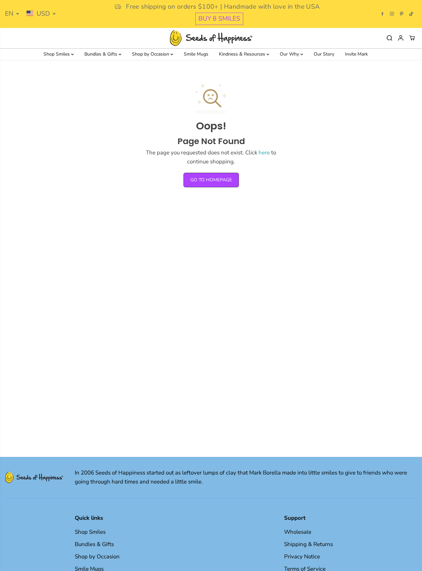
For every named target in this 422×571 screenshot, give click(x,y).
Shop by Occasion (151, 54)
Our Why (290, 54)
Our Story (324, 54)
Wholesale (297, 532)
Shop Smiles (57, 54)
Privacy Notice (302, 556)
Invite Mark (356, 54)
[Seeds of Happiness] (211, 38)
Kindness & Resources (242, 54)
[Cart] (412, 38)
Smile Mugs (196, 54)
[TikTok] (411, 14)
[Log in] (401, 38)
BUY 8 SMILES (219, 18)
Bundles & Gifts (101, 54)
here (264, 152)
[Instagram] (392, 14)
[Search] (389, 38)
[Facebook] (382, 14)
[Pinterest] (402, 14)
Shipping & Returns (308, 544)
